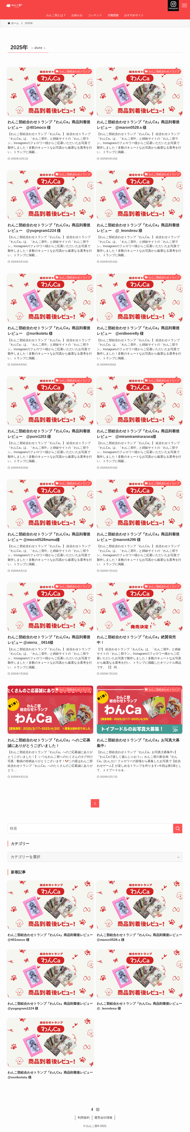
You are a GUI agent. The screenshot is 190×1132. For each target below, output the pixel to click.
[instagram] (98, 1109)
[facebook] (92, 1109)
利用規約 (84, 1117)
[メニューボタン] (184, 5)
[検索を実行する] (177, 828)
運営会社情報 (103, 1117)
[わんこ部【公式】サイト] (14, 5)
